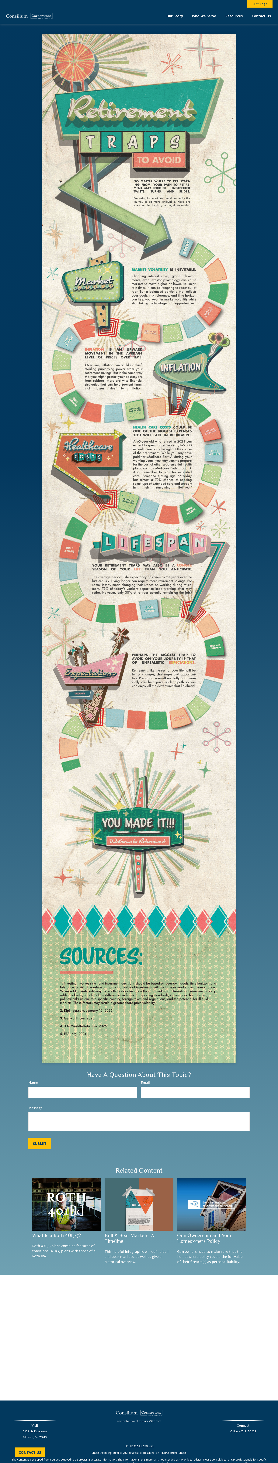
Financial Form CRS (142, 1446)
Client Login (260, 4)
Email (145, 1082)
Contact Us (30, 1452)
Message (35, 1108)
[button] (175, 15)
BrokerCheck (178, 1452)
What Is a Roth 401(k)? (56, 1235)
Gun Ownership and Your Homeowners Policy (204, 1238)
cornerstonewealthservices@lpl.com (139, 1421)
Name (33, 1082)
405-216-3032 (247, 1431)
